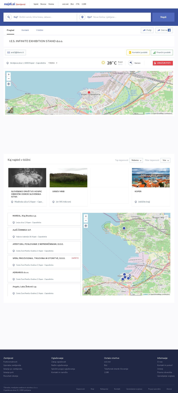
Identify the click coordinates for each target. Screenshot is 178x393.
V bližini (39, 30)
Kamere (137, 63)
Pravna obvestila (164, 372)
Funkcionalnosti (10, 361)
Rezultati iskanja (10, 376)
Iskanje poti (8, 372)
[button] (9, 84)
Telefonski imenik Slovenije (116, 369)
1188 (84, 4)
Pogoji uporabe (154, 389)
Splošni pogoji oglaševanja (63, 369)
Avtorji (160, 369)
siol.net (65, 4)
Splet (36, 4)
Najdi (163, 17)
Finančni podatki (164, 52)
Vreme (51, 4)
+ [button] (9, 74)
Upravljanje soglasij (166, 376)
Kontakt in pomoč (164, 365)
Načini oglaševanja (59, 365)
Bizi (72, 4)
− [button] (9, 78)
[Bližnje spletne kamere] (130, 62)
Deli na (164, 30)
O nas (160, 361)
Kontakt (117, 389)
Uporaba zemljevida (12, 365)
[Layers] (10, 110)
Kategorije (104, 389)
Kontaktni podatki (139, 52)
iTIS (77, 4)
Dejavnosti (80, 389)
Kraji (92, 389)
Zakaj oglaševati (58, 361)
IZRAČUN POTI (164, 63)
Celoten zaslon (170, 73)
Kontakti (25, 30)
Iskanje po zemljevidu (12, 369)
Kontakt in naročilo (59, 372)
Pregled (10, 30)
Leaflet (148, 113)
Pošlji (149, 30)
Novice (43, 4)
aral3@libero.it (17, 52)
